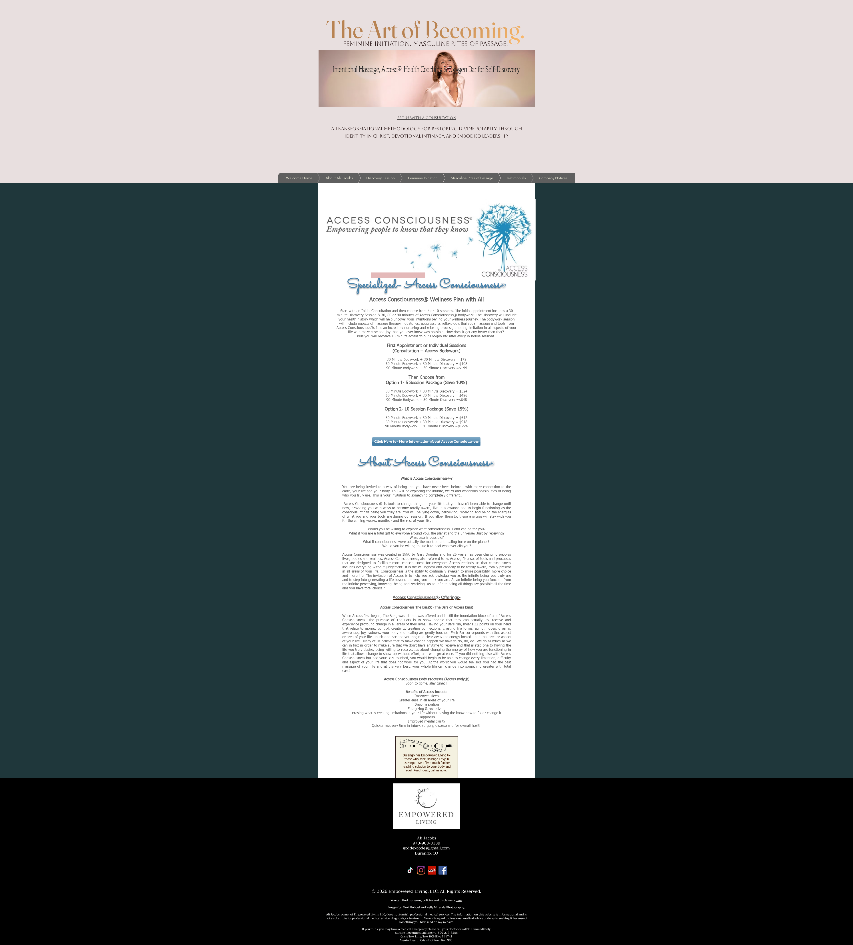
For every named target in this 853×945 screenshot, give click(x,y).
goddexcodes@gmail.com (426, 848)
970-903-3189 (426, 843)
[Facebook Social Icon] (442, 870)
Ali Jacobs (426, 838)
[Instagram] (421, 870)
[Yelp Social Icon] (432, 870)
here (459, 900)
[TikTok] (410, 870)
